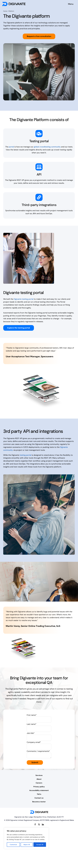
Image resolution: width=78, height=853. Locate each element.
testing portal (25, 455)
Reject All (27, 844)
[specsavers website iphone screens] (41, 369)
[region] (26, 838)
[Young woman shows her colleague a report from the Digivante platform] (28, 234)
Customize (13, 844)
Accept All (39, 844)
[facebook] (35, 824)
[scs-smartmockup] (23, 639)
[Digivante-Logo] (13, 3)
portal (11, 147)
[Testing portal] (39, 133)
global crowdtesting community (47, 147)
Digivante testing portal (23, 299)
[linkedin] (43, 824)
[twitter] (39, 824)
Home (5, 11)
